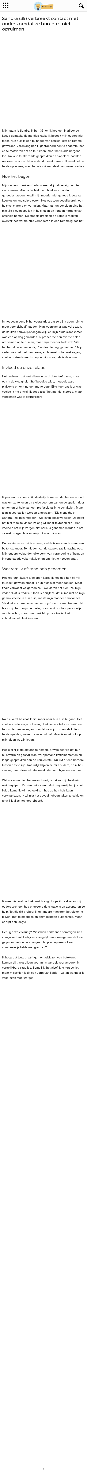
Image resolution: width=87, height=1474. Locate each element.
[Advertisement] (43, 80)
